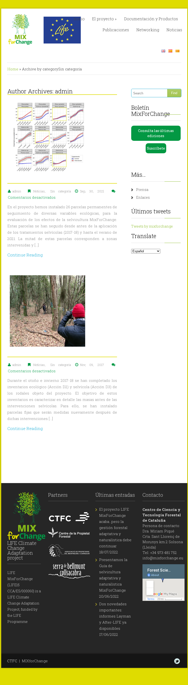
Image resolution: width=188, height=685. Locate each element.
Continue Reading (25, 255)
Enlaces (143, 197)
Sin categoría (60, 191)
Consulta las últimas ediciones (156, 133)
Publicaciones (116, 29)
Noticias (174, 29)
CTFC (12, 660)
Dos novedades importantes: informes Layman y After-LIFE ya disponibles (115, 616)
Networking (147, 29)
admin (64, 91)
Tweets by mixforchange (152, 226)
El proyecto (104, 18)
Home (12, 68)
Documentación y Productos (151, 18)
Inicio (79, 18)
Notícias (39, 191)
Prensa (142, 189)
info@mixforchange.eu (162, 557)
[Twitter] (177, 661)
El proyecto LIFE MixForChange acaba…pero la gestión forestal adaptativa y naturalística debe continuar (115, 527)
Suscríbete (156, 148)
